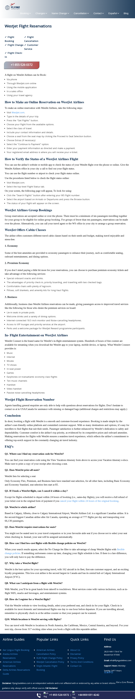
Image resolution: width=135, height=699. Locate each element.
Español (112, 13)
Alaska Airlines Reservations (10, 656)
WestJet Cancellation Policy (50, 662)
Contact (97, 13)
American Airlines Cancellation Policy (46, 652)
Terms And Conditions (81, 662)
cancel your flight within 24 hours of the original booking (89, 501)
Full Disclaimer (51, 688)
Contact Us (75, 666)
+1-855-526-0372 (22, 65)
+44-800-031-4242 (88, 695)
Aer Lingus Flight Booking (16, 650)
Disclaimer (75, 654)
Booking (24, 13)
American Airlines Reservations (12, 664)
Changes (40, 13)
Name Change (59, 13)
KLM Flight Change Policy (49, 658)
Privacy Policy (77, 658)
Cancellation (80, 13)
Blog (126, 13)
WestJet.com (18, 113)
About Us (75, 650)
